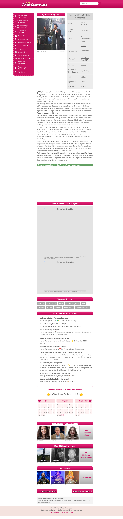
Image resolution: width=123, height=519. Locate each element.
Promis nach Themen (25, 58)
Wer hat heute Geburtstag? (22, 16)
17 (44, 410)
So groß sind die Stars (25, 49)
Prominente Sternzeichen (22, 63)
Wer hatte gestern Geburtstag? (23, 21)
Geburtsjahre (22, 52)
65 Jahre (83, 45)
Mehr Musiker (65, 468)
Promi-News (22, 72)
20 (51, 410)
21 (53, 410)
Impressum (78, 510)
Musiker (57, 307)
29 (39, 415)
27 (51, 412)
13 (51, 407)
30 (41, 415)
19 (48, 410)
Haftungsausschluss (65, 510)
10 (44, 407)
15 (39, 410)
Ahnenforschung (67, 512)
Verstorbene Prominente (22, 68)
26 (48, 412)
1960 (82, 52)
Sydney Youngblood (59, 498)
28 (53, 412)
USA (86, 59)
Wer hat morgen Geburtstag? (22, 26)
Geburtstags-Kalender (22, 32)
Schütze (83, 64)
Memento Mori (55, 512)
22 (39, 412)
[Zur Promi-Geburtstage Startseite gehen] (34, 3)
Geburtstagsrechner (24, 42)
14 (53, 407)
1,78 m (83, 76)
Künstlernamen (23, 39)
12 (48, 407)
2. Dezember (85, 50)
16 (41, 410)
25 (46, 412)
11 (46, 407)
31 (44, 415)
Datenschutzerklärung (48, 510)
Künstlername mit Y (82, 307)
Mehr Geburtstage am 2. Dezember (65, 423)
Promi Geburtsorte (24, 55)
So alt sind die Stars (24, 45)
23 (41, 412)
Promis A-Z (21, 36)
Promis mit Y (68, 307)
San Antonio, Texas (85, 59)
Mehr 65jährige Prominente (64, 446)
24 (44, 412)
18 (46, 410)
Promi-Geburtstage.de (64, 507)
